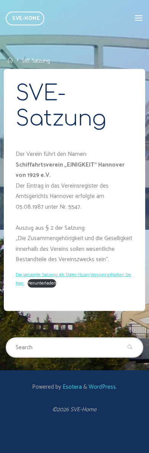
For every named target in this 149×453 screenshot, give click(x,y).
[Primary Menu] (138, 18)
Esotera (71, 387)
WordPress (102, 387)
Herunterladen (42, 283)
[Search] (130, 347)
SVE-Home (26, 18)
